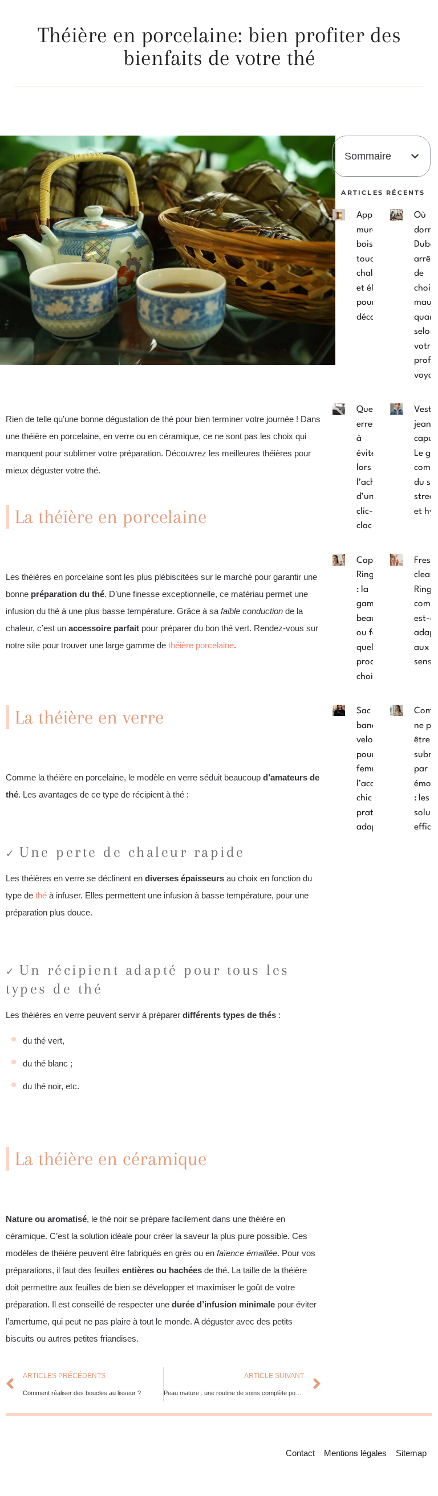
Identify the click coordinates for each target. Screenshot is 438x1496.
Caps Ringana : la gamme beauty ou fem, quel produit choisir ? (373, 618)
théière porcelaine (201, 645)
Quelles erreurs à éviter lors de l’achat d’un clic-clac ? (371, 467)
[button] (415, 156)
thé (40, 895)
